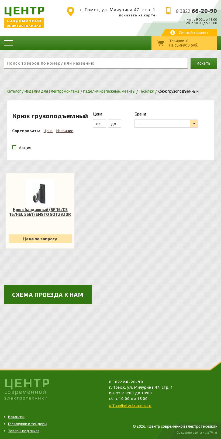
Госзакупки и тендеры (27, 424)
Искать (203, 63)
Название (65, 131)
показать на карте (137, 15)
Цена (48, 131)
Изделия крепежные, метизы (109, 91)
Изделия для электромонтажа (52, 91)
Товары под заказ (23, 431)
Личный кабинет (194, 32)
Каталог (14, 91)
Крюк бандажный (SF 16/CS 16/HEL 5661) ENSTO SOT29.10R (40, 212)
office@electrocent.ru (130, 405)
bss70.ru (211, 432)
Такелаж (146, 91)
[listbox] (166, 124)
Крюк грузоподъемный (178, 91)
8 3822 (196, 11)
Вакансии (16, 417)
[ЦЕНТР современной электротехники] (24, 26)
